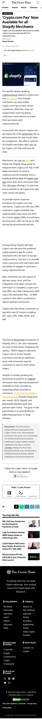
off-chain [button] (11, 185)
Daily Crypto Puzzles (21, 487)
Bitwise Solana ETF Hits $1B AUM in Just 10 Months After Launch (14, 557)
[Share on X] (16, 507)
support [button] (31, 378)
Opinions (8, 613)
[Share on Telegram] (32, 507)
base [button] (21, 178)
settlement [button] (27, 134)
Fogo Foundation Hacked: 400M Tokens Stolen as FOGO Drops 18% (13, 535)
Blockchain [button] (19, 339)
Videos (7, 620)
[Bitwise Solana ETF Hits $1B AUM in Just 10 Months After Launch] (34, 556)
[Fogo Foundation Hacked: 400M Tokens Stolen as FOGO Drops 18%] (34, 534)
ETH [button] (9, 315)
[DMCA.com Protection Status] (21, 699)
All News (8, 606)
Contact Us (28, 647)
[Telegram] (13, 678)
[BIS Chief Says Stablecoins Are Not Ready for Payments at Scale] (34, 523)
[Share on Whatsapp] (21, 507)
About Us (27, 606)
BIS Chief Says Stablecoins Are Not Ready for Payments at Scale (13, 524)
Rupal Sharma (8, 41)
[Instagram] (9, 683)
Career (26, 651)
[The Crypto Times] (21, 2)
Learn (6, 617)
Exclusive (8, 610)
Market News (8, 13)
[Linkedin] (9, 678)
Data (6, 628)
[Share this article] (4, 55)
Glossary (8, 624)
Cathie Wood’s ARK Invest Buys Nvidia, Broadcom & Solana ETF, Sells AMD (13, 546)
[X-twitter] (5, 678)
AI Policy (27, 620)
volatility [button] (8, 447)
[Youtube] (5, 683)
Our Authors (29, 610)
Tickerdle (8, 649)
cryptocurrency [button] (9, 94)
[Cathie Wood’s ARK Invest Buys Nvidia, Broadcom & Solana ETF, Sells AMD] (34, 545)
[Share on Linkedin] (26, 507)
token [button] (17, 217)
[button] (4, 2)
